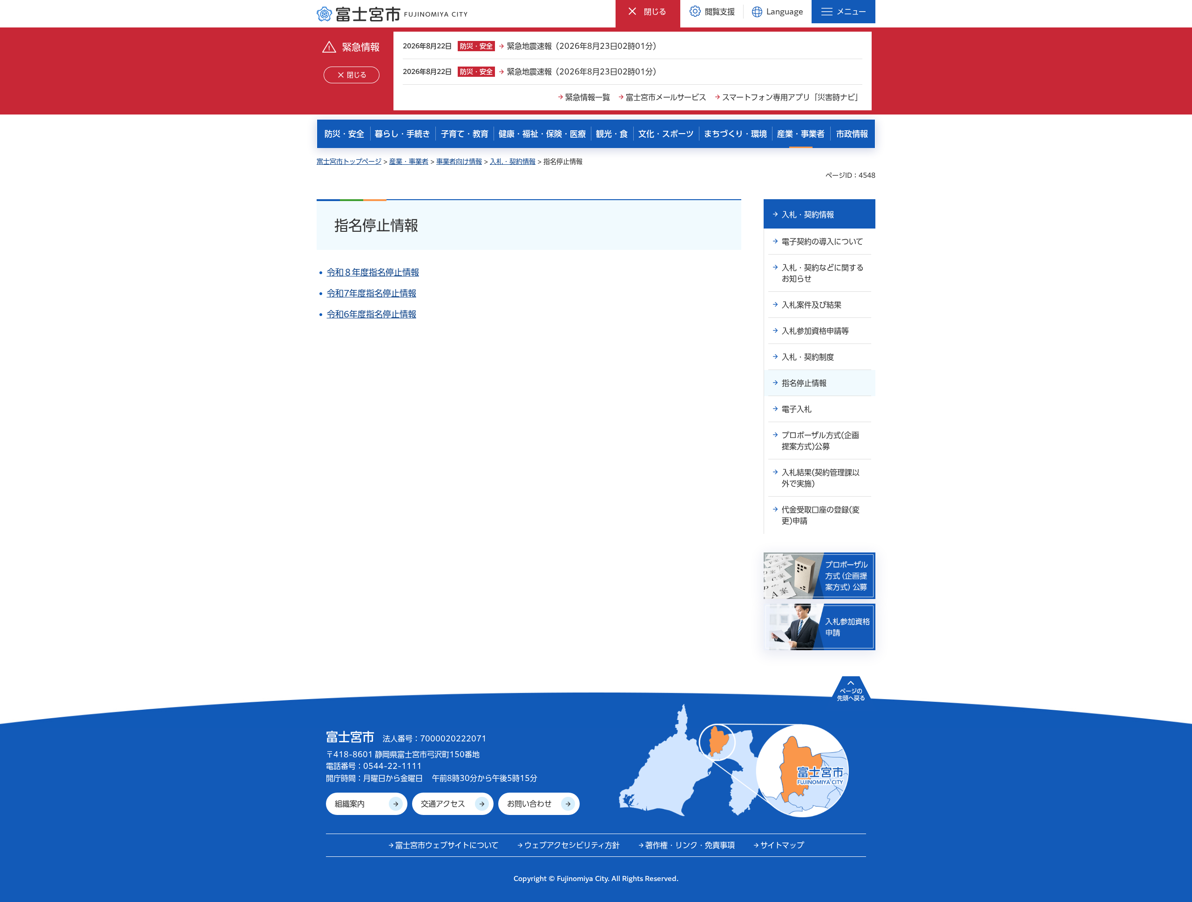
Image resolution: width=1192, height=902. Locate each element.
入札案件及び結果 (811, 305)
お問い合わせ (529, 804)
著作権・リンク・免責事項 (690, 845)
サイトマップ (782, 845)
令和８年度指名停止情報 (373, 272)
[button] (648, 11)
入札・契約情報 (512, 161)
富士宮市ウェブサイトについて (447, 845)
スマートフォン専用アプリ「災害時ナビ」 (792, 97)
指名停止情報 (804, 383)
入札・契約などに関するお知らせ (823, 273)
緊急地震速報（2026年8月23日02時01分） (583, 46)
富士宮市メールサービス (666, 97)
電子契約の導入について (822, 241)
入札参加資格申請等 (815, 331)
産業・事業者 (408, 161)
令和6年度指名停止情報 (371, 314)
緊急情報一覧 (587, 97)
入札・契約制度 (808, 357)
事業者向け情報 (459, 161)
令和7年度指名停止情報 (371, 293)
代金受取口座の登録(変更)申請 (821, 515)
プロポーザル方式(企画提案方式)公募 (820, 440)
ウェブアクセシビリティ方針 (572, 845)
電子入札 (797, 409)
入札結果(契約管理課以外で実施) (821, 478)
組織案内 (350, 804)
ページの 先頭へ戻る (851, 694)
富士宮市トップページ (349, 161)
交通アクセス (443, 804)
